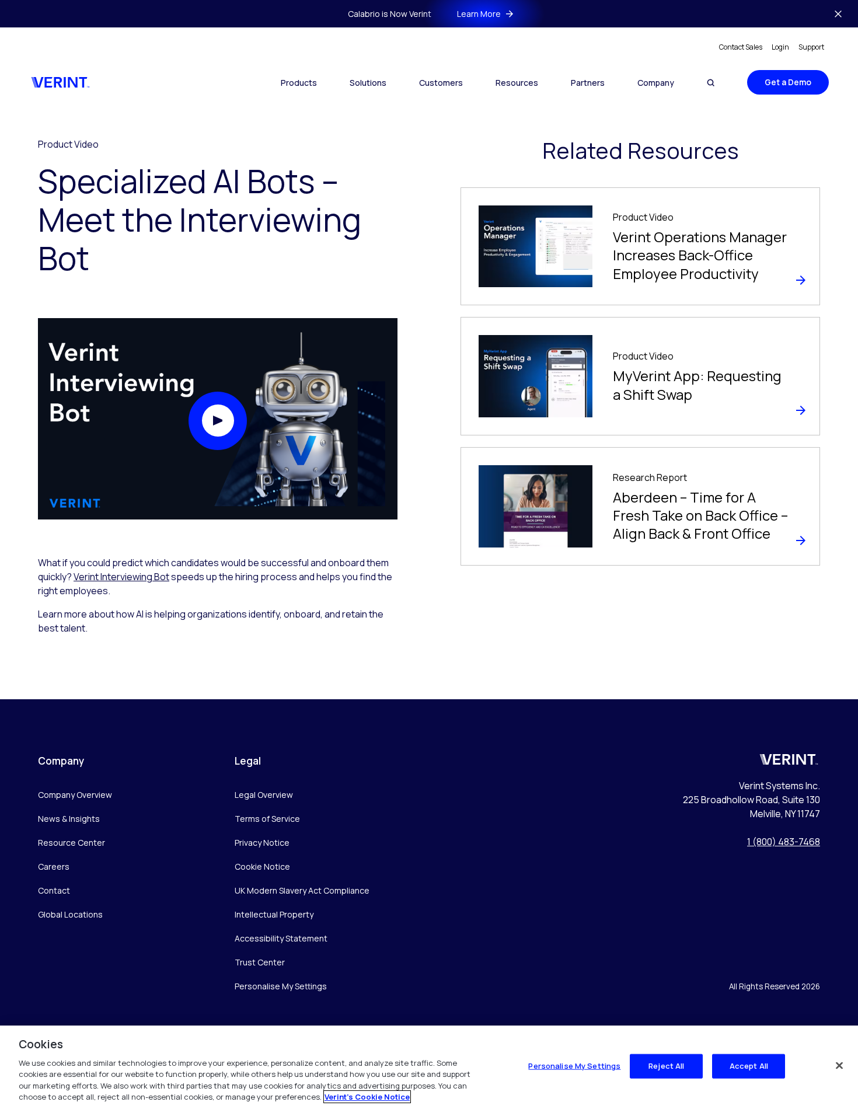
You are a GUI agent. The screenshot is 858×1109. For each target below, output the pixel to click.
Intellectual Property (274, 914)
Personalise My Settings (281, 987)
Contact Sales (740, 47)
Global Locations (70, 914)
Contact (54, 890)
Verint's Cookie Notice (367, 1096)
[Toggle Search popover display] (710, 82)
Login (780, 47)
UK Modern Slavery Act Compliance (302, 890)
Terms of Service (267, 818)
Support (811, 47)
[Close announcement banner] (838, 14)
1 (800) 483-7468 (783, 841)
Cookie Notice (262, 866)
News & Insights (69, 818)
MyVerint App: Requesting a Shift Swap (697, 384)
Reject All (666, 1066)
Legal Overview (264, 794)
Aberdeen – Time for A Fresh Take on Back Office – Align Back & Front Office (700, 515)
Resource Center (71, 842)
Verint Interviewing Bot (121, 576)
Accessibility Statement (281, 938)
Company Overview (75, 794)
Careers (53, 866)
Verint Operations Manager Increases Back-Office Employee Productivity (700, 255)
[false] (839, 1066)
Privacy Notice (262, 842)
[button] (218, 421)
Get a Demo (788, 82)
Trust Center (260, 962)
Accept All (749, 1066)
